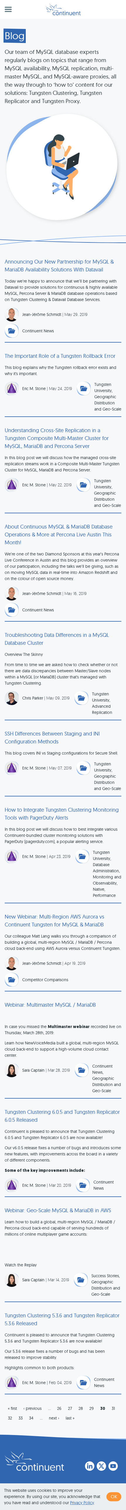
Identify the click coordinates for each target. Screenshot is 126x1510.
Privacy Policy (82, 1502)
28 (81, 1408)
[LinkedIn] (89, 1466)
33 (20, 1418)
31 (113, 1408)
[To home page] (34, 1461)
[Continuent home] (63, 9)
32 (10, 1418)
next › (54, 1418)
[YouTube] (113, 1466)
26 (59, 1408)
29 (91, 1408)
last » (70, 1418)
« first (12, 1408)
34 (31, 1418)
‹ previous (32, 1408)
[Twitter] (101, 1466)
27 (70, 1408)
